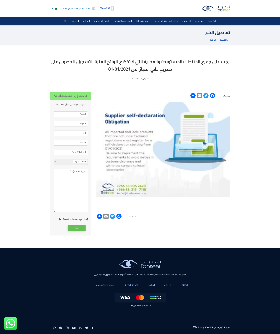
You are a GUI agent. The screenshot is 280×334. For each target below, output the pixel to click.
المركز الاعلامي (101, 21)
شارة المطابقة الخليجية (166, 21)
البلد (84, 133)
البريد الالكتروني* (79, 152)
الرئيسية (212, 21)
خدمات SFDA (143, 21)
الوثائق (86, 21)
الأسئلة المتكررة (131, 285)
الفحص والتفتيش (123, 21)
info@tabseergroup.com (76, 8)
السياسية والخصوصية (105, 285)
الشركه (83, 123)
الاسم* (83, 114)
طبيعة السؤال (80, 161)
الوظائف (184, 285)
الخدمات (186, 21)
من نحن (199, 21)
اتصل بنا (75, 21)
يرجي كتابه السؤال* (78, 171)
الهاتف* (83, 142)
